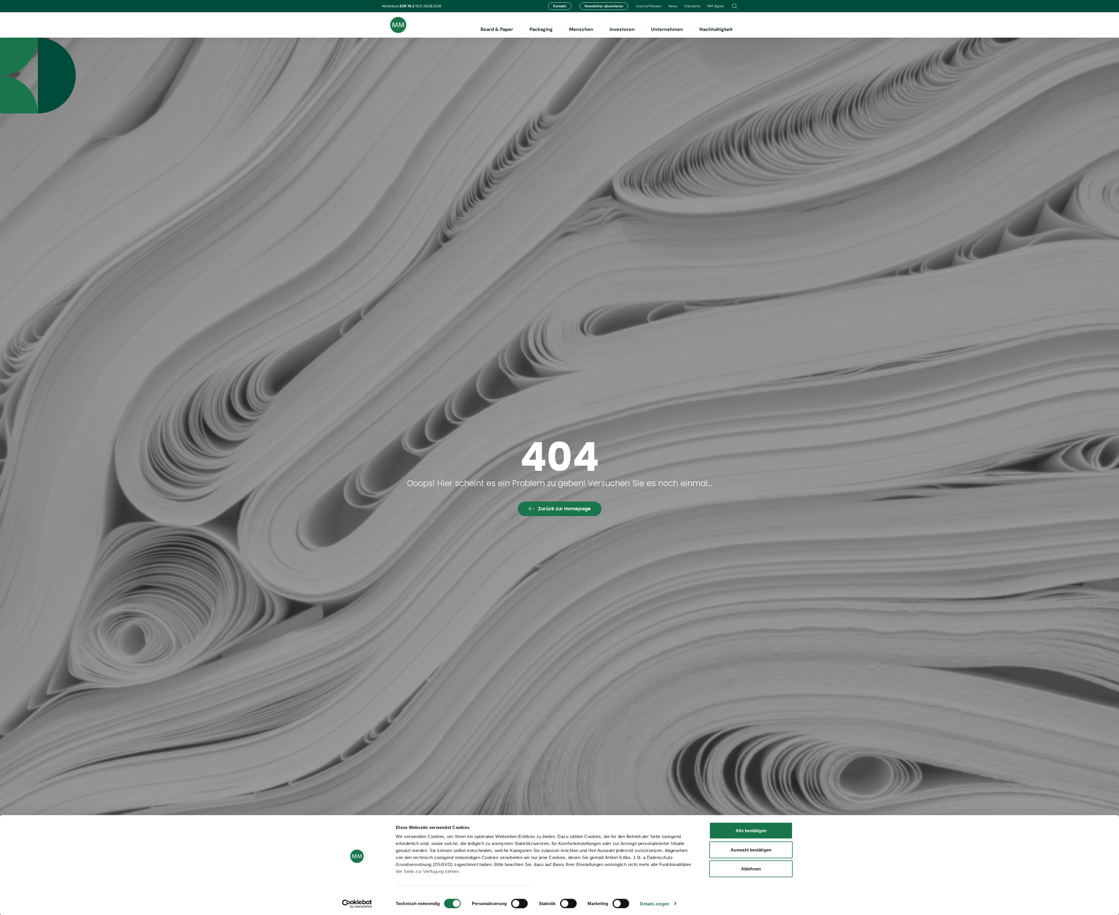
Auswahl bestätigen (751, 849)
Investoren (622, 29)
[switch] (519, 903)
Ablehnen (751, 868)
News (672, 6)
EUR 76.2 (407, 6)
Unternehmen (667, 29)
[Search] (734, 6)
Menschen (581, 29)
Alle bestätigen (751, 830)
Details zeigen (654, 903)
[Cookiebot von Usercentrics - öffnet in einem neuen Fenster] (357, 903)
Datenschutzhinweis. (510, 885)
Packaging (541, 29)
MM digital (715, 6)
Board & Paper (497, 29)
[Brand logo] (394, 25)
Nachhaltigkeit (716, 29)
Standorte (692, 6)
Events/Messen (648, 6)
